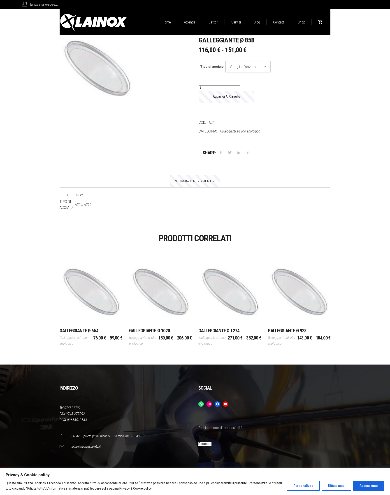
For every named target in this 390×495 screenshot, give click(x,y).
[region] (195, 481)
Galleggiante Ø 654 (79, 330)
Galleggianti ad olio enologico (240, 131)
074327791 (72, 408)
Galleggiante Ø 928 (287, 330)
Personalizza (303, 486)
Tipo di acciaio (212, 67)
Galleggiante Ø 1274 (218, 330)
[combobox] (248, 66)
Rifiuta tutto (336, 486)
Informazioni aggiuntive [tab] (195, 181)
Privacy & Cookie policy (135, 488)
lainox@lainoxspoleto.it (86, 446)
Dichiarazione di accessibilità (220, 428)
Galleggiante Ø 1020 (149, 330)
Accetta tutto (369, 486)
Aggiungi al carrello (226, 96)
